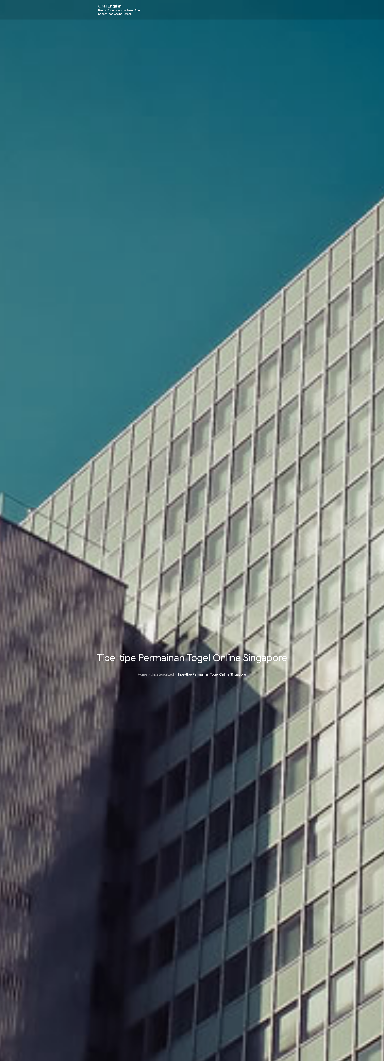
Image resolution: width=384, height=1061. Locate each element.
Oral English (110, 6)
